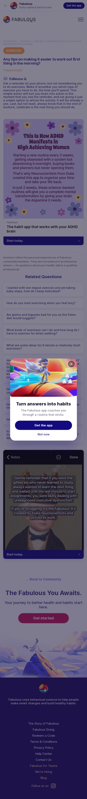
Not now (44, 434)
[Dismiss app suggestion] (71, 364)
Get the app (43, 425)
